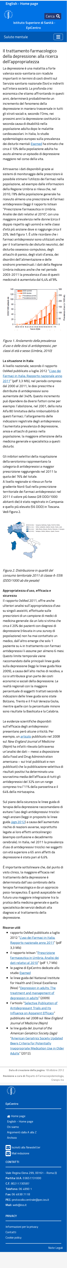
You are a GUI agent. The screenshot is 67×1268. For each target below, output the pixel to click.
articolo (25, 736)
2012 (18, 821)
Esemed (36, 143)
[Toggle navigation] (58, 37)
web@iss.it (20, 1205)
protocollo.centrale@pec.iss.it (30, 1199)
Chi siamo (13, 1127)
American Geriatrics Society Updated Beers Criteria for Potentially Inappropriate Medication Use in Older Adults (37, 1046)
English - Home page (22, 3)
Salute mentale (16, 37)
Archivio (12, 1137)
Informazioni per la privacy (22, 1226)
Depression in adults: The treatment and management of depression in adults (33, 992)
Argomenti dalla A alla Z (22, 1132)
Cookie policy (14, 1237)
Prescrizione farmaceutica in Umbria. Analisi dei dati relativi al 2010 (34, 957)
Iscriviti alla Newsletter (26, 1147)
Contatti (11, 1232)
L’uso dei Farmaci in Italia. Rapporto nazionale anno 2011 (32, 375)
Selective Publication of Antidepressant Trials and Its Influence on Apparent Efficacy (34, 1008)
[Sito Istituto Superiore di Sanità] (11, 1090)
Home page (17, 1116)
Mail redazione (20, 1153)
